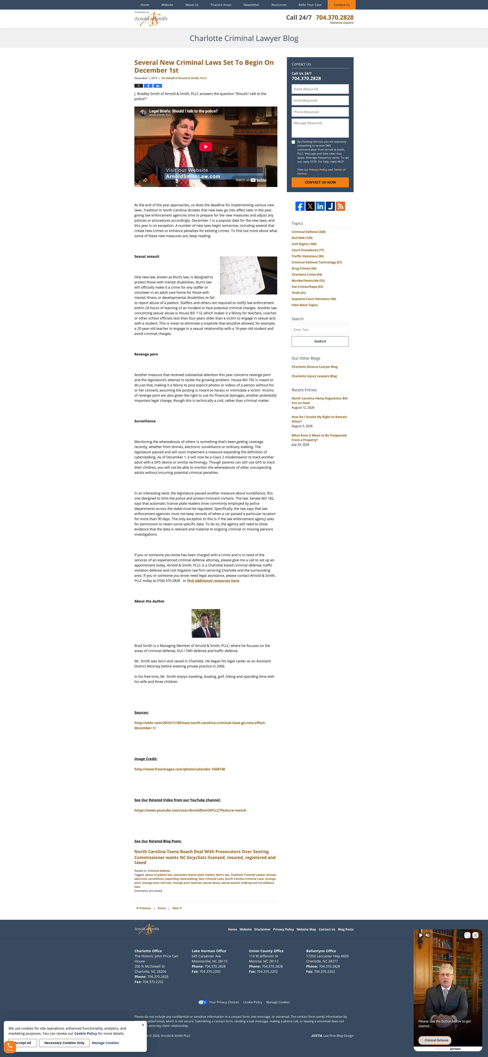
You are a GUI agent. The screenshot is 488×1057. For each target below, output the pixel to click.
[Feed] (340, 206)
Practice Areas (221, 5)
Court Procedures (308, 250)
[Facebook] (300, 206)
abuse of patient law (158, 875)
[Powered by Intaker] (455, 1049)
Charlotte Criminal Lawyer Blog (151, 19)
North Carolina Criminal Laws (244, 879)
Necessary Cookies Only (64, 1043)
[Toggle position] (467, 935)
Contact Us (342, 5)
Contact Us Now (320, 182)
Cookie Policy (252, 1002)
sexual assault (230, 883)
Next (177, 907)
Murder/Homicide (308, 280)
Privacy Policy (318, 169)
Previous (143, 907)
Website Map (306, 929)
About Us (192, 5)
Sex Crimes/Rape (307, 287)
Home (144, 5)
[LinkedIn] (320, 206)
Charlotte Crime (307, 274)
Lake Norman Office (209, 951)
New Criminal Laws (211, 879)
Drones (271, 875)
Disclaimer (262, 929)
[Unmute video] (420, 935)
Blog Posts (346, 929)
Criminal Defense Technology (317, 262)
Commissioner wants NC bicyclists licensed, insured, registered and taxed (205, 859)
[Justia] (330, 206)
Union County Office (266, 951)
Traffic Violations (308, 256)
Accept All (22, 1043)
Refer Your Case (310, 5)
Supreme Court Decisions (314, 299)
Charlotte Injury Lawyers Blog (314, 376)
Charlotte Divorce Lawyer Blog (315, 367)
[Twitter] (310, 206)
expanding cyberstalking (181, 879)
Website (167, 5)
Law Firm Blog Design (332, 1036)
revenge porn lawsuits (187, 883)
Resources (279, 5)
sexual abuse (211, 883)
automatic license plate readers (194, 875)
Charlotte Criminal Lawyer (248, 875)
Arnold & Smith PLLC (175, 1036)
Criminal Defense (159, 871)
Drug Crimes (304, 268)
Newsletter (251, 5)
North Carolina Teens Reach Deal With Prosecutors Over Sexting (201, 851)
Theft (299, 293)
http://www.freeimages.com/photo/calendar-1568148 (179, 769)
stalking (246, 883)
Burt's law (222, 875)
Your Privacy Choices (224, 1002)
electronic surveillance (149, 879)
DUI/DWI (302, 238)
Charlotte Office (148, 951)
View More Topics (305, 305)
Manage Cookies (278, 1002)
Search (320, 341)
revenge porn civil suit (156, 883)
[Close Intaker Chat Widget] (475, 935)
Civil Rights (304, 244)
